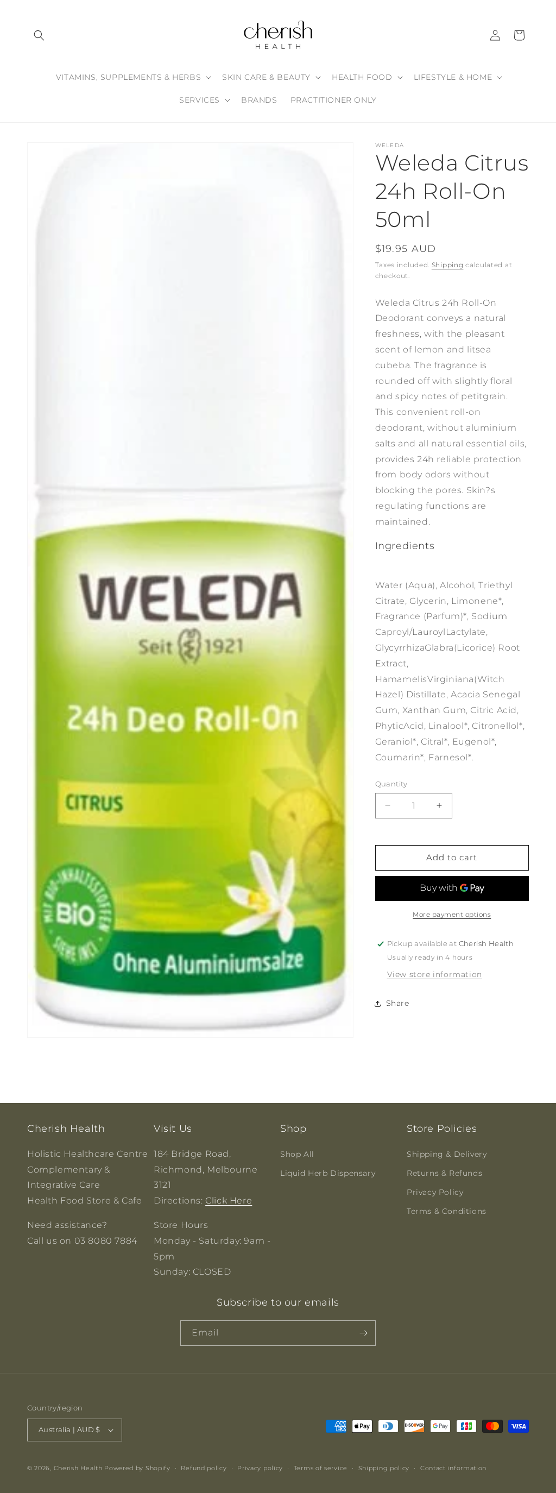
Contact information (453, 1468)
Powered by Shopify (137, 1468)
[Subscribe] (363, 1333)
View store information (434, 974)
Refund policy (203, 1468)
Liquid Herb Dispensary (327, 1173)
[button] (39, 35)
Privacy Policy (435, 1192)
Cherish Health (78, 1468)
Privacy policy (260, 1468)
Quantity (391, 783)
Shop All (297, 1154)
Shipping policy (384, 1468)
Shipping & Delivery (446, 1154)
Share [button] (397, 1003)
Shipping (448, 265)
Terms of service (321, 1468)
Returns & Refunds (444, 1173)
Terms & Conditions (446, 1211)
